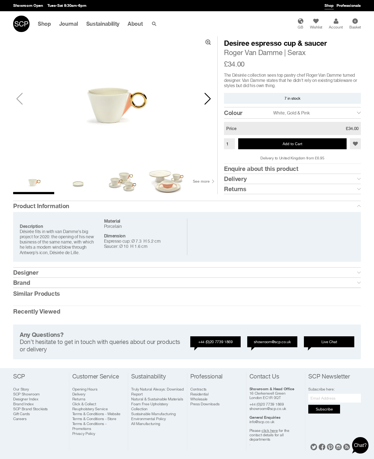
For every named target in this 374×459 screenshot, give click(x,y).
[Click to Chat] (360, 445)
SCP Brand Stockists (30, 408)
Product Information (41, 206)
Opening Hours (84, 389)
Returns (235, 189)
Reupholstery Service (90, 408)
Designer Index (25, 399)
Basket (355, 24)
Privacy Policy (84, 433)
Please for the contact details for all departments (269, 434)
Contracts (198, 389)
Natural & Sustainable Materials (157, 399)
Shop (329, 5)
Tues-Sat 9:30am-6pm (67, 5)
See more (201, 181)
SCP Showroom (26, 394)
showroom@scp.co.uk (272, 341)
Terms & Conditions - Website (96, 413)
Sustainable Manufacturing (153, 413)
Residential (199, 394)
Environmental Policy (148, 418)
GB (300, 27)
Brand (21, 282)
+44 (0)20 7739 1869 (215, 341)
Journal (68, 24)
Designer (25, 272)
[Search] (155, 24)
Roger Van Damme (253, 52)
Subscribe (324, 409)
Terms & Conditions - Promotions (89, 426)
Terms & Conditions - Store (94, 418)
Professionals (348, 5)
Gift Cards (21, 413)
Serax (296, 52)
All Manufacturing (145, 423)
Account (336, 27)
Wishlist (316, 27)
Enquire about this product (261, 168)
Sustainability (103, 24)
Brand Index (23, 403)
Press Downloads (204, 403)
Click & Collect (84, 403)
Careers (20, 418)
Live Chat (329, 341)
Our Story (21, 389)
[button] (207, 99)
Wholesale (199, 399)
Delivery (235, 178)
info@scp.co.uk (262, 422)
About (135, 24)
